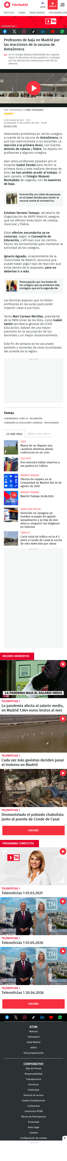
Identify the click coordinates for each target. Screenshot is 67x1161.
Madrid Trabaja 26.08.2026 (11, 498)
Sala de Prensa (33, 1068)
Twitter (14, 31)
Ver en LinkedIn (42, 1017)
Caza (23, 441)
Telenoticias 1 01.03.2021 (33, 866)
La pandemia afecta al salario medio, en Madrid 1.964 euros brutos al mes (33, 679)
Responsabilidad (33, 1074)
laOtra (33, 1047)
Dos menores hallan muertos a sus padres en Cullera (11, 464)
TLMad (21, 12)
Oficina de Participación (33, 1117)
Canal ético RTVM (34, 1111)
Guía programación (34, 1053)
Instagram (24, 31)
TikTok (33, 31)
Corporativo (33, 1064)
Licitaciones (33, 1106)
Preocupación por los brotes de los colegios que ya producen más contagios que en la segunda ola (11, 285)
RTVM (33, 1027)
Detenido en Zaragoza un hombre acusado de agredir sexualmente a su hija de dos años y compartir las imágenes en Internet (11, 515)
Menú (62, 4)
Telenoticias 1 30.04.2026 (33, 966)
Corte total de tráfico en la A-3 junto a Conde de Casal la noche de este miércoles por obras (11, 538)
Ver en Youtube (51, 1017)
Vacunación (35, 419)
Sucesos (25, 458)
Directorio (33, 1084)
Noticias (9, 12)
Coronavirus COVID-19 (16, 419)
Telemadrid (33, 1037)
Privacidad (33, 1122)
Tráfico (25, 532)
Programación (58, 12)
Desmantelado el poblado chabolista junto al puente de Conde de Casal (33, 788)
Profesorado (51, 423)
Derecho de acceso (33, 1095)
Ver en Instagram (25, 1017)
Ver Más (33, 830)
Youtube (52, 31)
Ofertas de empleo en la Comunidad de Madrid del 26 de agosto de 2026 (11, 481)
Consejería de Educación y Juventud (23, 423)
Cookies (33, 1133)
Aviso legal (33, 1127)
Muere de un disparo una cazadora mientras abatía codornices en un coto (11, 447)
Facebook (5, 31)
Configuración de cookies (33, 1138)
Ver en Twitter (16, 1017)
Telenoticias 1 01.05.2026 (33, 916)
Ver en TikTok (33, 1017)
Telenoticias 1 (11, 701)
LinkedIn (43, 31)
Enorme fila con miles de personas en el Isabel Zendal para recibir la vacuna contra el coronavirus (11, 198)
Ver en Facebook (7, 1017)
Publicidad (33, 1090)
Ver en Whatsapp (60, 1017)
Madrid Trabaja (29, 475)
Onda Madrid (37, 12)
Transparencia (33, 1079)
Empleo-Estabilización (33, 1100)
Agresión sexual (30, 509)
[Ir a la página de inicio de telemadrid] (16, 5)
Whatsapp (62, 31)
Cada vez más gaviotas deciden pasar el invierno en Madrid (33, 734)
